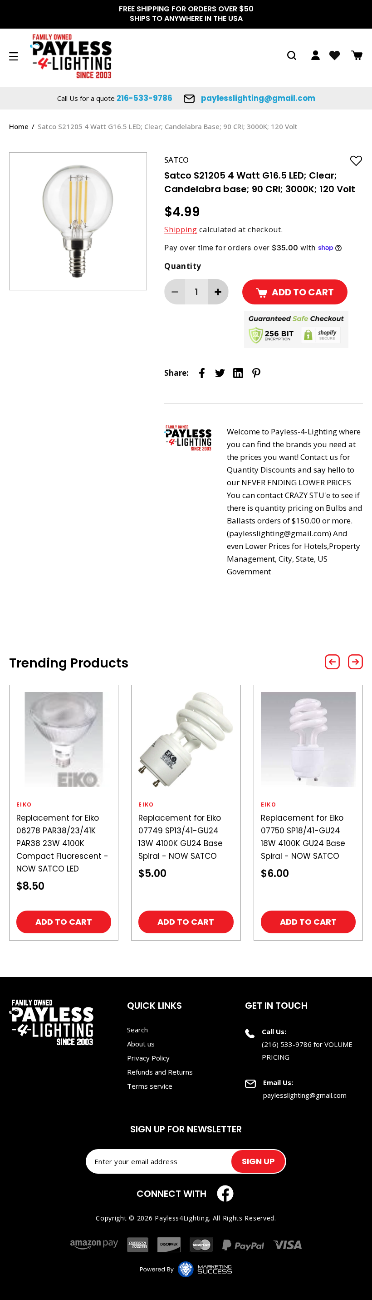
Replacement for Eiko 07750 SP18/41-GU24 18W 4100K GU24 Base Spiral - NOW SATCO (303, 837)
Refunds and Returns (160, 1071)
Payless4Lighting (182, 1218)
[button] (291, 55)
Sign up (258, 1161)
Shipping (180, 229)
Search (137, 1029)
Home (19, 126)
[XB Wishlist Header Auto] (334, 55)
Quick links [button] (154, 1005)
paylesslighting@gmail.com (257, 98)
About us (141, 1043)
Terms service (149, 1086)
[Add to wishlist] (356, 160)
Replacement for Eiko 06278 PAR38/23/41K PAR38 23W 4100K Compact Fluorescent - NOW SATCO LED (62, 843)
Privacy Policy (148, 1057)
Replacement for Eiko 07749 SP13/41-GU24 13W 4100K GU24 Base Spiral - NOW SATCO (180, 837)
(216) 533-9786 (287, 1044)
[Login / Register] (315, 55)
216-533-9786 (144, 98)
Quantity (182, 266)
